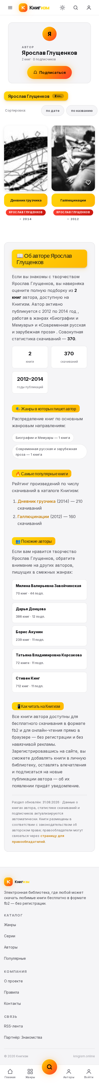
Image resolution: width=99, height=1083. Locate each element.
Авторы (68, 1077)
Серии (9, 936)
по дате (52, 111)
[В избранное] (41, 182)
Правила (11, 992)
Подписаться (52, 72)
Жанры (30, 1077)
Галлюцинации (33, 516)
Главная (10, 1077)
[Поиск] (76, 8)
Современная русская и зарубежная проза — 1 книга (46, 451)
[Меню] (10, 8)
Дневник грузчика (37, 501)
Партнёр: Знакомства (23, 1037)
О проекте (13, 981)
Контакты (12, 1003)
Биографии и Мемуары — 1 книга (43, 438)
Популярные (15, 958)
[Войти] (89, 8)
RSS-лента (13, 1026)
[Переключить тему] (62, 8)
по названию (82, 111)
